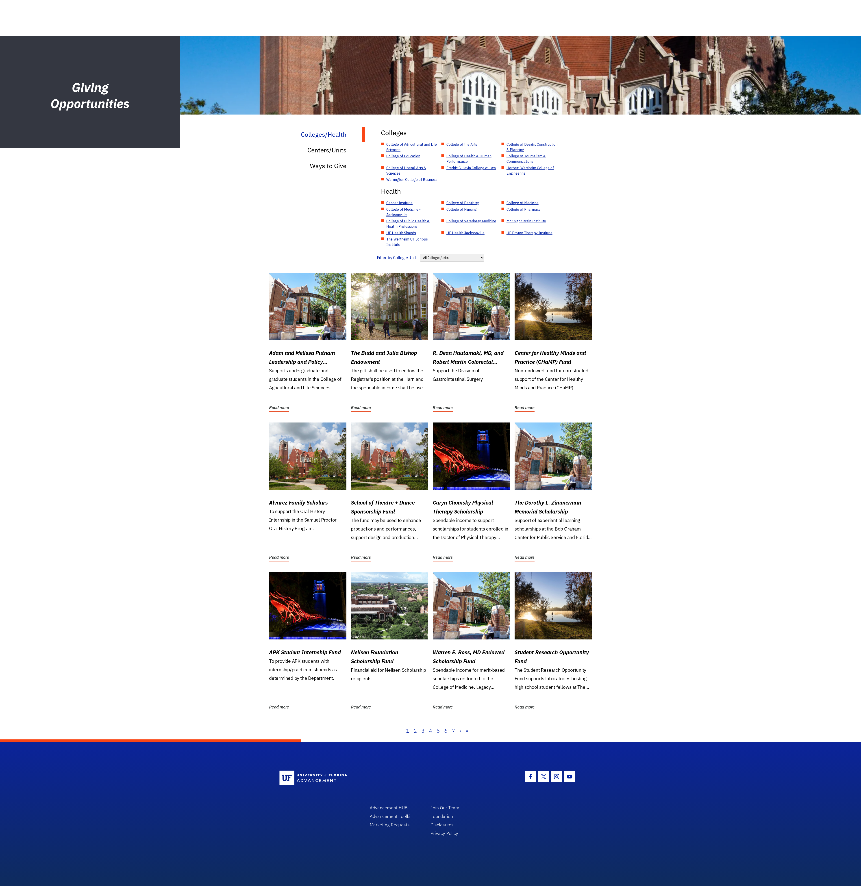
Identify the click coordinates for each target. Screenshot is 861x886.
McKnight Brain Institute (526, 221)
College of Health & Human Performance (468, 159)
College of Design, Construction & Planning (532, 147)
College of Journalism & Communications (526, 159)
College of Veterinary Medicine (471, 221)
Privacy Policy (444, 833)
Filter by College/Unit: (397, 257)
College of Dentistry (462, 203)
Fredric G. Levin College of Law (471, 168)
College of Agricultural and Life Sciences (411, 147)
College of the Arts (461, 144)
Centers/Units (326, 150)
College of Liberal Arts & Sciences (406, 170)
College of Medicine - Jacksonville (403, 212)
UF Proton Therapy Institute (529, 233)
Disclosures (442, 825)
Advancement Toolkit (391, 816)
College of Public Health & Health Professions (408, 224)
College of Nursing (461, 209)
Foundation (441, 816)
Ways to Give (328, 166)
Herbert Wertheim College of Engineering (530, 170)
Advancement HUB (389, 808)
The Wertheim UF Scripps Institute (407, 242)
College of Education (403, 156)
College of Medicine (523, 203)
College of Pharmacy (524, 209)
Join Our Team (444, 808)
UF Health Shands (401, 233)
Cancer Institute (399, 203)
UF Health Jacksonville (465, 233)
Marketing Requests (390, 825)
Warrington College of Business (411, 179)
